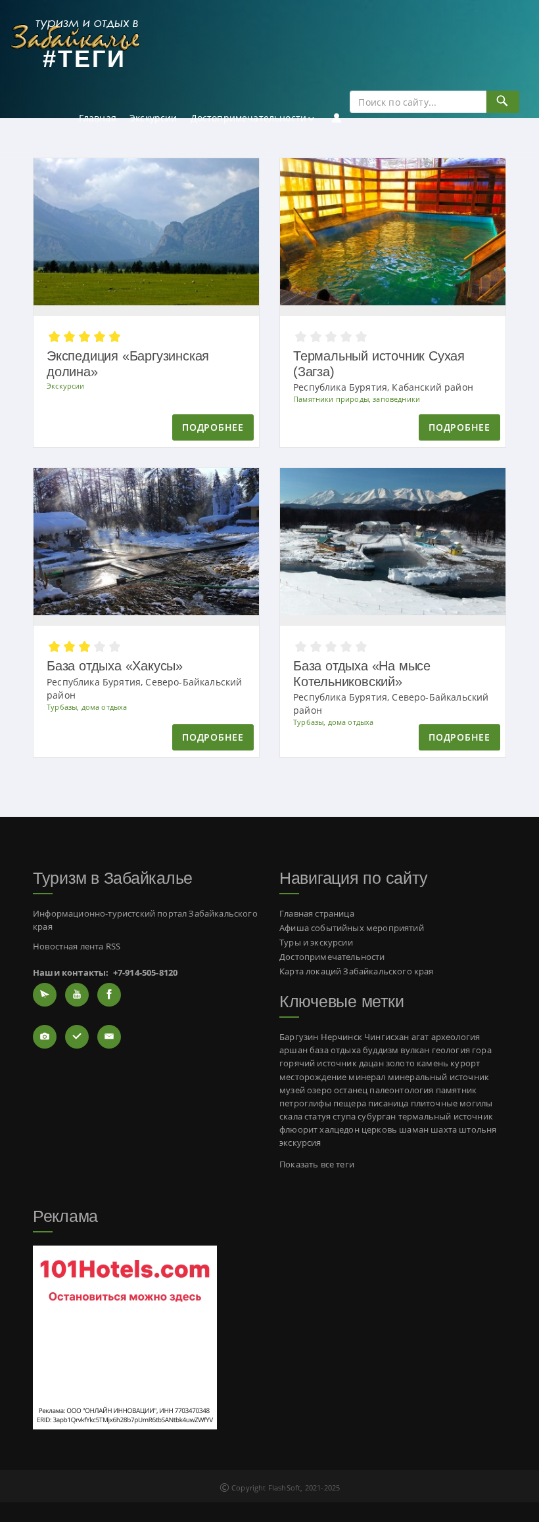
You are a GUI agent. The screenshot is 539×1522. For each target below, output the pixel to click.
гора (482, 1050)
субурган (377, 1116)
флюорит (298, 1129)
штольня (477, 1129)
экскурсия (300, 1142)
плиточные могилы (452, 1103)
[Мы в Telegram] (45, 995)
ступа (344, 1116)
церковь (379, 1129)
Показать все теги (316, 1164)
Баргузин (298, 1037)
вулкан (414, 1050)
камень (432, 1063)
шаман (414, 1129)
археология (455, 1037)
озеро (319, 1090)
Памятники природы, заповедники (356, 399)
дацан (371, 1063)
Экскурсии (153, 118)
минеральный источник (438, 1077)
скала (290, 1116)
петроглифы (305, 1103)
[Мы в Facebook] (109, 995)
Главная (97, 118)
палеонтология (401, 1090)
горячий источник (318, 1063)
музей (292, 1090)
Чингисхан (387, 1037)
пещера (349, 1103)
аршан (293, 1050)
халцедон (339, 1129)
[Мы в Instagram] (45, 1037)
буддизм (380, 1050)
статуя (317, 1116)
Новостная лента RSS (76, 946)
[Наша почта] (109, 1037)
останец (350, 1090)
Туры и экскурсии (316, 942)
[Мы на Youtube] (77, 995)
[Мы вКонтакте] (77, 1037)
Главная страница (316, 913)
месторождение (312, 1077)
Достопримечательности (249, 118)
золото (400, 1063)
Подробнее (212, 427)
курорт (465, 1063)
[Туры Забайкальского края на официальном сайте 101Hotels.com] (125, 1336)
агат (420, 1037)
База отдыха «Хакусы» (115, 666)
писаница (388, 1103)
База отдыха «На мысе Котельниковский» (362, 674)
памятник (456, 1090)
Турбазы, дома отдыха (87, 707)
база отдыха (335, 1050)
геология (451, 1050)
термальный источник (445, 1116)
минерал (366, 1077)
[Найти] (502, 102)
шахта (444, 1129)
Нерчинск (341, 1037)
